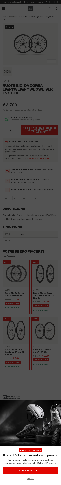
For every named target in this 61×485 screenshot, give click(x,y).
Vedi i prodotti (30, 471)
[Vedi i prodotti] (30, 423)
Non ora (30, 479)
